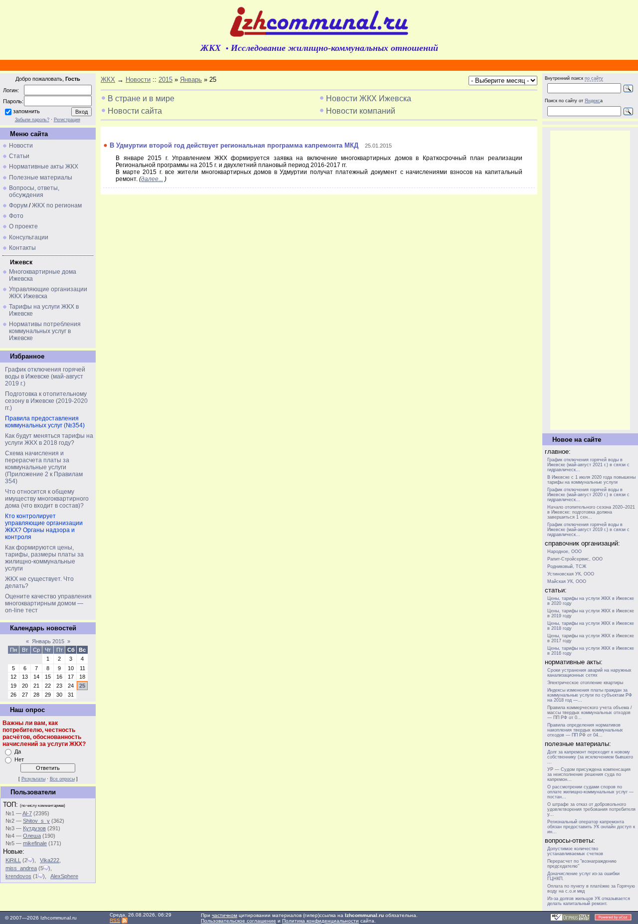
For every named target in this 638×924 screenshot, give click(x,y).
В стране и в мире (141, 98)
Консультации (28, 237)
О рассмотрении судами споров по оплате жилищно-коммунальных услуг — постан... (590, 791)
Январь (191, 79)
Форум (18, 205)
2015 (165, 79)
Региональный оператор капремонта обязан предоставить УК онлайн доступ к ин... (591, 826)
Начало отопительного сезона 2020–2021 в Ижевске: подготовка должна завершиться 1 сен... (591, 512)
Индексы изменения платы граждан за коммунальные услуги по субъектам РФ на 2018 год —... (589, 695)
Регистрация (67, 119)
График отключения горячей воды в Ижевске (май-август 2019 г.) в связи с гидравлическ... (588, 529)
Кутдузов (34, 828)
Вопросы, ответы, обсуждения (34, 191)
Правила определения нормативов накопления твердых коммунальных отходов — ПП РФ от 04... (585, 730)
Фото (16, 215)
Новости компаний (360, 111)
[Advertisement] (590, 280)
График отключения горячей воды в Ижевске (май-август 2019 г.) (45, 376)
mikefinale (35, 843)
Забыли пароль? (32, 119)
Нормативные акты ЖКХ (43, 166)
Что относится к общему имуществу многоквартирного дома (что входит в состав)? (47, 498)
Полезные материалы (40, 177)
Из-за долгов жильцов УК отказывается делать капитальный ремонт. (588, 901)
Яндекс (592, 100)
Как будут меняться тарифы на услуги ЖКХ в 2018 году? (49, 439)
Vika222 (49, 860)
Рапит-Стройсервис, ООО (575, 558)
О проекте (23, 226)
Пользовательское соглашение (238, 921)
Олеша (32, 836)
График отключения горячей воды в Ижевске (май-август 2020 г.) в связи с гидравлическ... (588, 494)
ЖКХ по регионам (57, 205)
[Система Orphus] (570, 919)
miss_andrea (21, 868)
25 (82, 686)
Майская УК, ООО (566, 581)
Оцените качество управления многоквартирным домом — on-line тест (48, 603)
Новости (21, 145)
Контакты (22, 247)
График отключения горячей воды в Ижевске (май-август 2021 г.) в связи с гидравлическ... (588, 464)
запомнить (26, 111)
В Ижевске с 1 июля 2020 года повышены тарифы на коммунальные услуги (591, 480)
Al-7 (27, 813)
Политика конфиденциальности (320, 921)
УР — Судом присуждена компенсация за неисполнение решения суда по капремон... (589, 774)
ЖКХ (108, 79)
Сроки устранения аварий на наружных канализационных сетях (589, 673)
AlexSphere (64, 876)
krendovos (18, 876)
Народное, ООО (564, 551)
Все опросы (62, 778)
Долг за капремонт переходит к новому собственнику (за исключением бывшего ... (590, 756)
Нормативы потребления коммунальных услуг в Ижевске (45, 331)
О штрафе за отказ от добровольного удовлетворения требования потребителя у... (591, 809)
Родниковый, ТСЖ (566, 566)
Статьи (19, 156)
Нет (19, 759)
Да (17, 751)
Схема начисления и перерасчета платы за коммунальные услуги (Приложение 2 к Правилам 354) (44, 467)
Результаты (33, 778)
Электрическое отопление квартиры (585, 682)
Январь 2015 (48, 641)
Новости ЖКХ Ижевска (368, 98)
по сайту (594, 78)
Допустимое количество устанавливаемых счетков (575, 851)
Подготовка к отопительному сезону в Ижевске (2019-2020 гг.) (46, 400)
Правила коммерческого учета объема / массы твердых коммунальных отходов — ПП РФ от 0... (589, 712)
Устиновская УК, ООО (570, 573)
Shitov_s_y (36, 821)
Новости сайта (135, 111)
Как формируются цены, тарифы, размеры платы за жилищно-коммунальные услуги (44, 558)
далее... (152, 179)
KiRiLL (13, 860)
